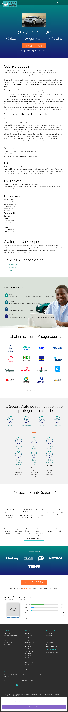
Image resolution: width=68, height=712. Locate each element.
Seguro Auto (7, 633)
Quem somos (49, 633)
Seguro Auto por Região (52, 646)
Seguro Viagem (8, 642)
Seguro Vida (7, 644)
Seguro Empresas (8, 637)
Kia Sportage (11, 270)
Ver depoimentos (13, 617)
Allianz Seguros (28, 637)
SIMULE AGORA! (34, 582)
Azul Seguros (28, 640)
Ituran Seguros (28, 649)
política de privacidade (43, 695)
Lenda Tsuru (49, 640)
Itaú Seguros (28, 646)
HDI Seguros (28, 644)
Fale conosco (49, 635)
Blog (47, 644)
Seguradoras (28, 669)
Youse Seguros (28, 664)
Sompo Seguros (29, 660)
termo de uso (34, 695)
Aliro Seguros (28, 635)
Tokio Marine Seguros (30, 662)
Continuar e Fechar (34, 706)
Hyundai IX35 (11, 267)
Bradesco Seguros (29, 642)
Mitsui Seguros (28, 655)
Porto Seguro (28, 657)
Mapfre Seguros (29, 653)
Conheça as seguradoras (34, 390)
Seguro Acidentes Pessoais (10, 635)
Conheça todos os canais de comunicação (52, 653)
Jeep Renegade (12, 264)
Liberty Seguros (29, 651)
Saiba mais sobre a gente (34, 538)
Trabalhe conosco (50, 642)
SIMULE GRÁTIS (34, 45)
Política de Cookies (18, 701)
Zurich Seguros (29, 666)
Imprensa (48, 637)
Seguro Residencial (9, 640)
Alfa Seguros (28, 633)
